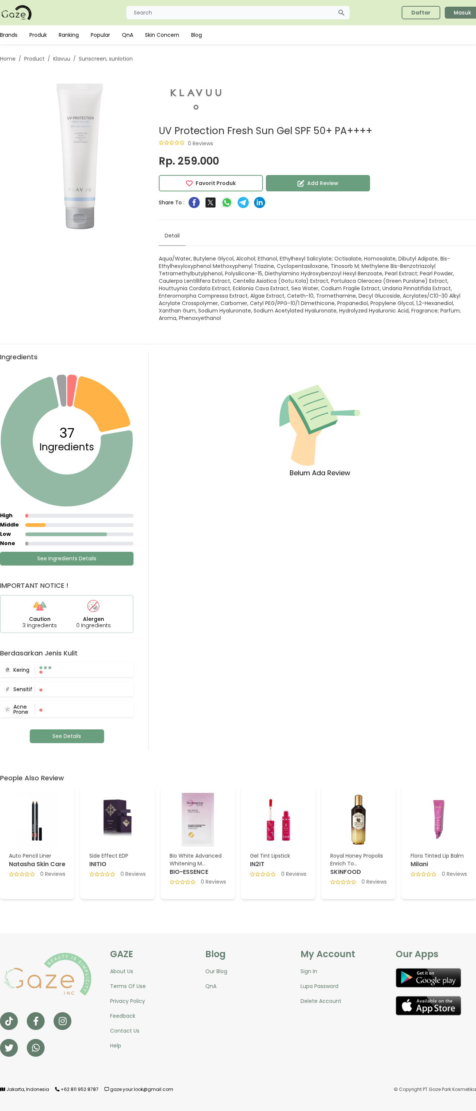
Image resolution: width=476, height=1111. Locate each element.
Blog (196, 35)
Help (115, 1045)
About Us (121, 971)
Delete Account (320, 1001)
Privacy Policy (127, 1001)
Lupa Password (319, 986)
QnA (127, 35)
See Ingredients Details (66, 558)
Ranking (69, 35)
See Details (66, 736)
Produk (38, 35)
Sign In (308, 971)
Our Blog (216, 971)
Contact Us (124, 1030)
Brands (8, 35)
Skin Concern (162, 35)
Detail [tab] (172, 235)
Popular (100, 35)
